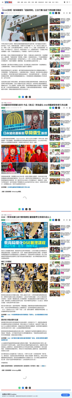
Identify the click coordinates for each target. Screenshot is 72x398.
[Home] (8, 2)
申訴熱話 (62, 87)
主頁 (2, 8)
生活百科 (62, 51)
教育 (5, 102)
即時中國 (62, 22)
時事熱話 (62, 167)
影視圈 (62, 58)
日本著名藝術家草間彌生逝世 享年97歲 (19, 187)
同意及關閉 (65, 395)
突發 (62, 29)
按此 (43, 366)
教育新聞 (9, 102)
